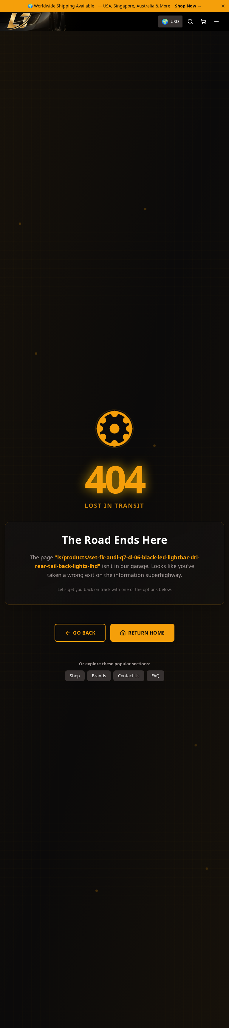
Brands (99, 675)
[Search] (190, 21)
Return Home (146, 633)
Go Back (84, 633)
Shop (75, 675)
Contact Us (129, 675)
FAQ (155, 675)
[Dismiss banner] (223, 6)
